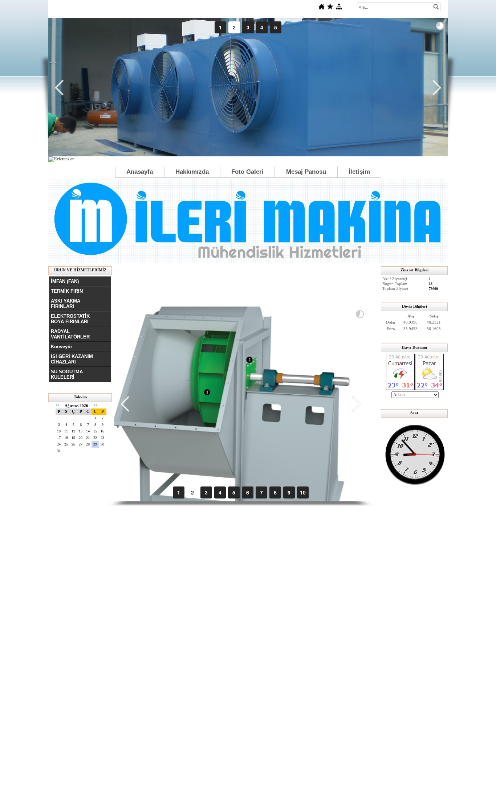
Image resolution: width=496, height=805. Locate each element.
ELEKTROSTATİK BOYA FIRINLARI (70, 318)
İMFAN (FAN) (65, 281)
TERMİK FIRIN (67, 291)
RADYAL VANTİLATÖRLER (70, 334)
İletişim (359, 171)
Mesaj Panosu (306, 171)
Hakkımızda (192, 171)
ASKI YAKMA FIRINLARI (65, 303)
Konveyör (61, 346)
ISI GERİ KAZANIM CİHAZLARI (72, 359)
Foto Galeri (247, 171)
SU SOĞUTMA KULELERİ (67, 374)
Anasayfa (139, 171)
